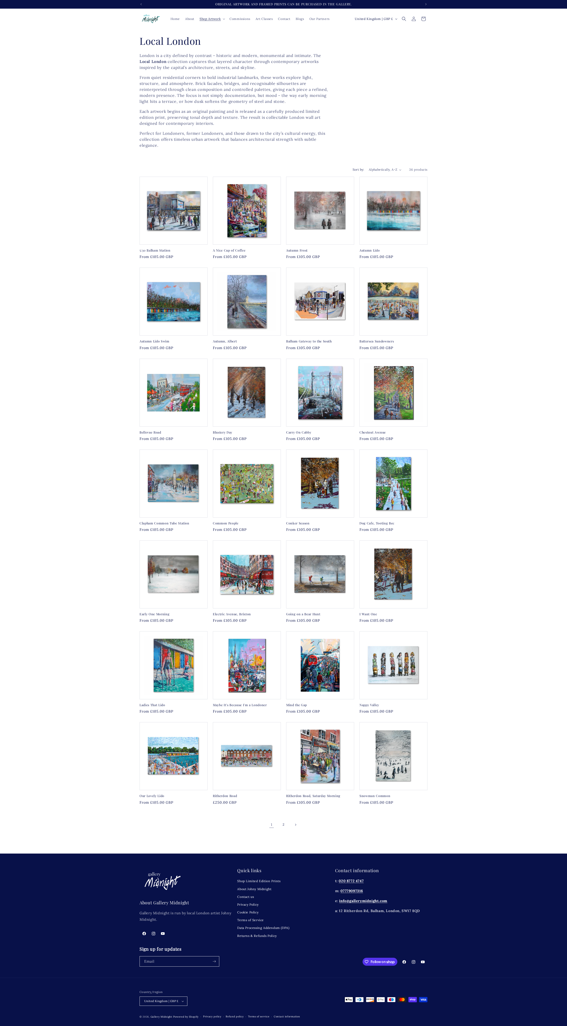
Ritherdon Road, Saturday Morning (313, 796)
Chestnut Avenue (372, 432)
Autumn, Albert (225, 341)
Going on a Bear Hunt (303, 614)
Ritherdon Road (225, 796)
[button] (212, 18)
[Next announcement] (426, 4)
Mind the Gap (296, 705)
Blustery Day (222, 432)
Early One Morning (154, 614)
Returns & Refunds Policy (257, 936)
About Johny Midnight (254, 889)
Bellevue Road (150, 432)
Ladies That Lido (152, 705)
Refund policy (235, 1016)
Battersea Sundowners (376, 341)
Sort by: (358, 170)
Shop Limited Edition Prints (258, 881)
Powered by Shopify (186, 1016)
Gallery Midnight (161, 1016)
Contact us (245, 897)
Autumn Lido (369, 250)
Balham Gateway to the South (309, 341)
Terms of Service (250, 920)
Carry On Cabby (298, 432)
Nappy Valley (369, 705)
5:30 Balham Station (155, 250)
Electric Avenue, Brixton (232, 614)
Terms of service (258, 1016)
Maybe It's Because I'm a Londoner (240, 705)
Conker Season (298, 523)
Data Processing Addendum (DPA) (263, 928)
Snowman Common (374, 796)
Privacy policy (212, 1016)
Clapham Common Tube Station (164, 523)
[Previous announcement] (141, 4)
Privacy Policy (247, 904)
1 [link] (271, 824)
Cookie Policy (247, 912)
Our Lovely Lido (152, 796)
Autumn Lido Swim (154, 341)
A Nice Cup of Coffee (229, 250)
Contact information (287, 1016)
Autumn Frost (297, 250)
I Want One (368, 614)
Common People (226, 523)
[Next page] (295, 825)
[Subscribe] (214, 961)
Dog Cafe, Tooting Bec (376, 523)
